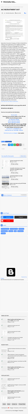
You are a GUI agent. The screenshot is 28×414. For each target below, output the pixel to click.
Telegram (21, 217)
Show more (23, 156)
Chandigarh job (14, 228)
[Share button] (23, 145)
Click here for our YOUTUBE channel (14, 130)
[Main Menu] (1, 1)
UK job (4, 233)
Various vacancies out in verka (16, 160)
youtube (8, 220)
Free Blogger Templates (17, 410)
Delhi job (22, 228)
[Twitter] (12, 145)
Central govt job (8, 7)
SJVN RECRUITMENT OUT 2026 (16, 175)
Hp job (11, 231)
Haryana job (5, 231)
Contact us (14, 404)
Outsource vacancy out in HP (14, 325)
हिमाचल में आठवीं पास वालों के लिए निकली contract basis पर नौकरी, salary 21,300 (16, 320)
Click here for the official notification (9, 101)
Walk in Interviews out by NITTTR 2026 (18, 183)
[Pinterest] (17, 145)
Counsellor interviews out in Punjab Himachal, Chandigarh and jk (17, 168)
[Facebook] (9, 145)
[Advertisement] (14, 251)
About (8, 404)
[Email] (20, 145)
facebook (8, 217)
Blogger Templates (14, 407)
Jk (15, 231)
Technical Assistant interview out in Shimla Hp (17, 349)
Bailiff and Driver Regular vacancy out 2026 (17, 384)
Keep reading (15, 164)
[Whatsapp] (15, 145)
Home (2, 7)
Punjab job (21, 231)
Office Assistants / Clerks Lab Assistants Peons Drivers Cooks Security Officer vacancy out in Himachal (17, 356)
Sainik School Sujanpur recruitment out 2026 (17, 361)
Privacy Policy (22, 404)
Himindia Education (11, 2)
